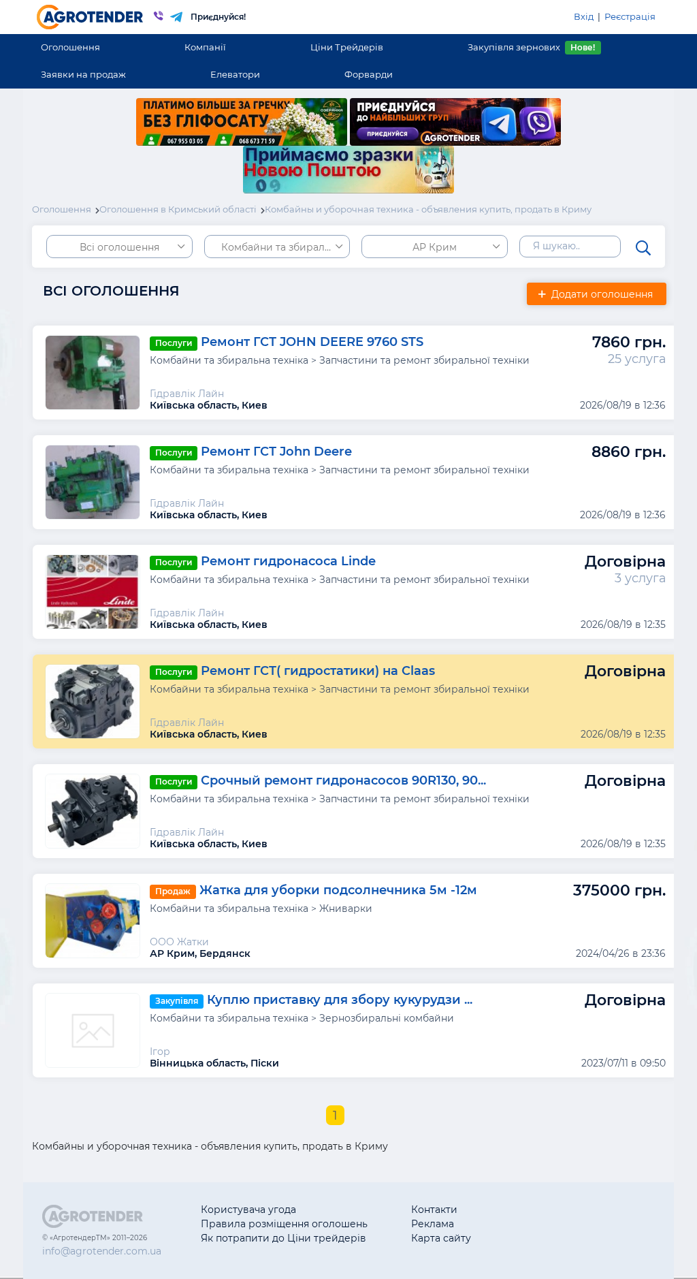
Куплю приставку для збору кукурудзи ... (339, 1000)
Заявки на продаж (83, 74)
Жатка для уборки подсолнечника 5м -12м (338, 890)
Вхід (584, 16)
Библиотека (547, 1209)
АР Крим (434, 247)
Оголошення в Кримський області (178, 209)
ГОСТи (533, 1224)
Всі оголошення (119, 247)
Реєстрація (629, 16)
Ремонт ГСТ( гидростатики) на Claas (318, 671)
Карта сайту (441, 1238)
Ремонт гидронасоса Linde (288, 561)
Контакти (434, 1209)
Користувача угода (248, 1209)
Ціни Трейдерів (346, 47)
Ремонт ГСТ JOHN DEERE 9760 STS (312, 342)
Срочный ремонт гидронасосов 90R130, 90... (343, 781)
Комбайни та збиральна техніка (285, 247)
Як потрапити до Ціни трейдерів (283, 1238)
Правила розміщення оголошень (284, 1224)
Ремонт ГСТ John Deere (276, 452)
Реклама (432, 1224)
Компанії (205, 47)
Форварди (368, 74)
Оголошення (70, 47)
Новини (537, 1238)
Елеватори (235, 74)
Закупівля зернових (531, 47)
